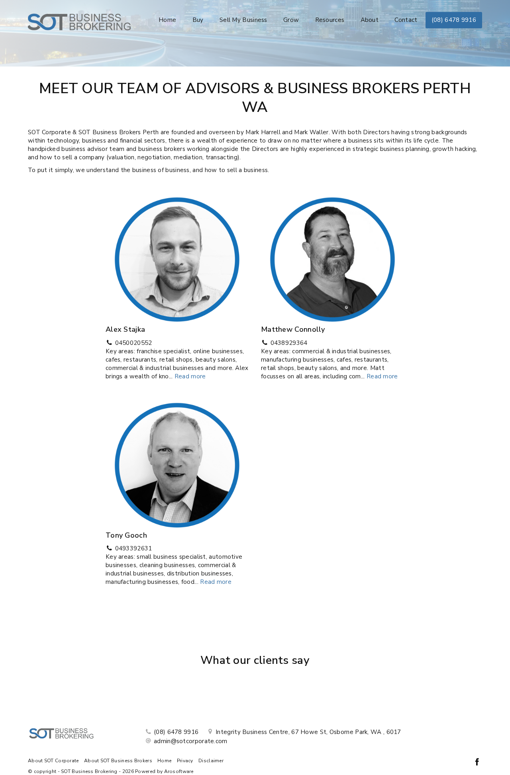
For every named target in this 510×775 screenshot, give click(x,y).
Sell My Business (243, 20)
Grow (291, 20)
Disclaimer (211, 760)
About (370, 20)
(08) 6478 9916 (454, 20)
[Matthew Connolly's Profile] (332, 256)
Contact (405, 20)
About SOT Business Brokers (118, 760)
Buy (198, 20)
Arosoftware (179, 771)
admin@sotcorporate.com (191, 741)
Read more (190, 376)
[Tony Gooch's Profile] (177, 462)
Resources (330, 20)
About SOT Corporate (53, 760)
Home (167, 20)
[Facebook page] (477, 762)
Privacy (185, 760)
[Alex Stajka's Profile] (177, 256)
